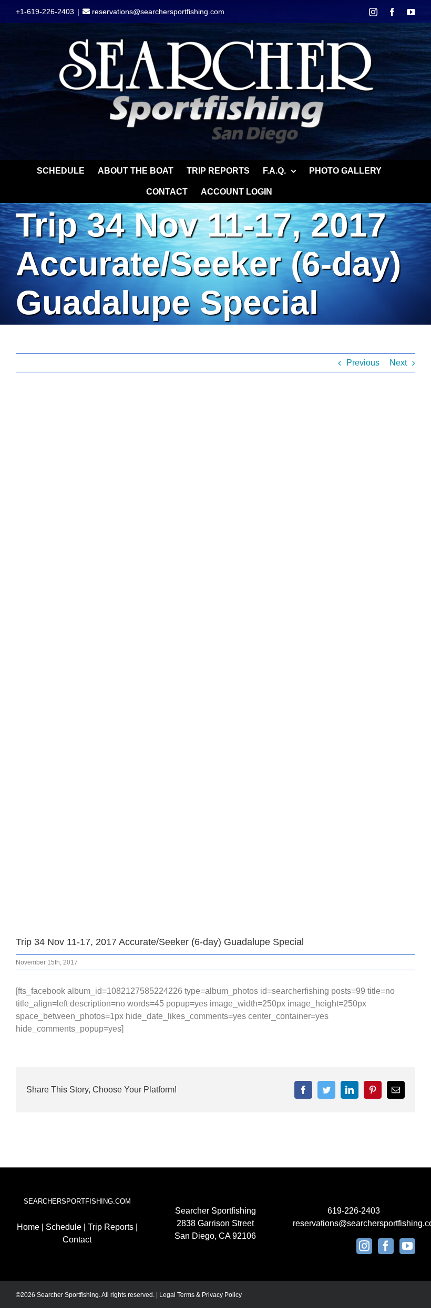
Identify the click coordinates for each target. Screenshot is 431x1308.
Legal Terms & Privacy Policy (200, 1295)
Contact (77, 1239)
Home (28, 1227)
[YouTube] (407, 1246)
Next (398, 362)
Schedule (63, 1227)
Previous (362, 362)
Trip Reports (111, 1227)
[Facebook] (386, 1246)
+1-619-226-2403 (45, 11)
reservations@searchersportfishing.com (157, 11)
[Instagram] (364, 1246)
